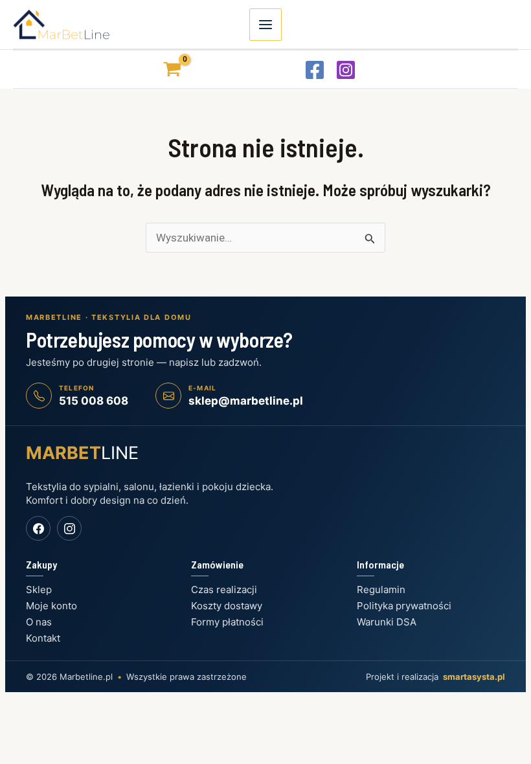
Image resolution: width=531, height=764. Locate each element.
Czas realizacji (224, 589)
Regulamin (381, 589)
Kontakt (43, 638)
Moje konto (51, 606)
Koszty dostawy (226, 606)
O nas (39, 622)
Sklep (39, 589)
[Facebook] (314, 70)
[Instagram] (345, 70)
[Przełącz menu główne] (265, 24)
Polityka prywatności (404, 606)
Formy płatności (227, 622)
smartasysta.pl (474, 676)
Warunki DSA (386, 622)
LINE (82, 453)
